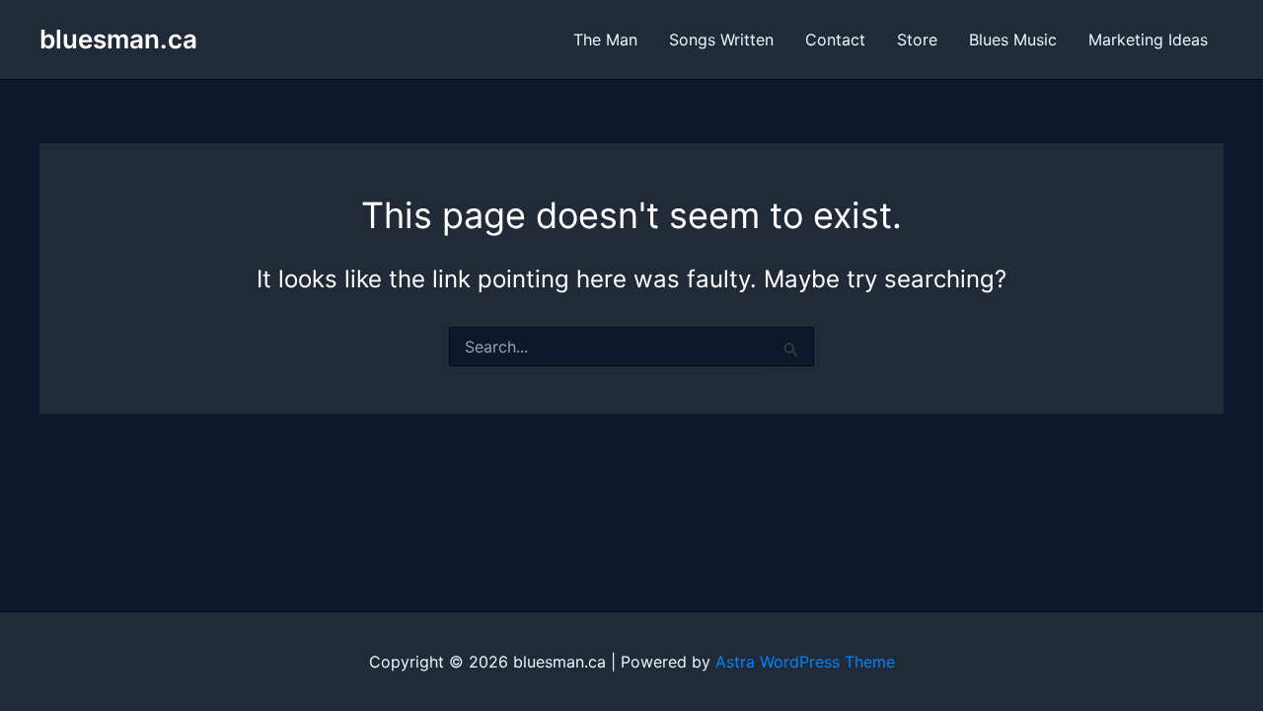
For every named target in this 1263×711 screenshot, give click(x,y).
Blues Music (1013, 39)
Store (917, 39)
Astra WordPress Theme (805, 662)
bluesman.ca (118, 39)
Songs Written (721, 39)
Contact (835, 39)
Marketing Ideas (1148, 39)
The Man (605, 39)
